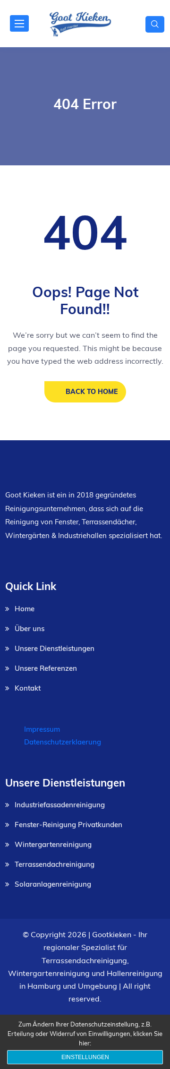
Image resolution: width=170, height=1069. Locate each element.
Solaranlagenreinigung (53, 884)
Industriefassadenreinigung (60, 804)
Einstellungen (85, 1057)
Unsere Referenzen (46, 668)
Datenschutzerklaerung (62, 741)
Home (24, 608)
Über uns (29, 628)
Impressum (42, 729)
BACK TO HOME (92, 391)
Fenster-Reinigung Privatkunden (68, 824)
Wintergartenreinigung (53, 844)
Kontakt (28, 688)
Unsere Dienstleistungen (54, 648)
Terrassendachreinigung (54, 864)
